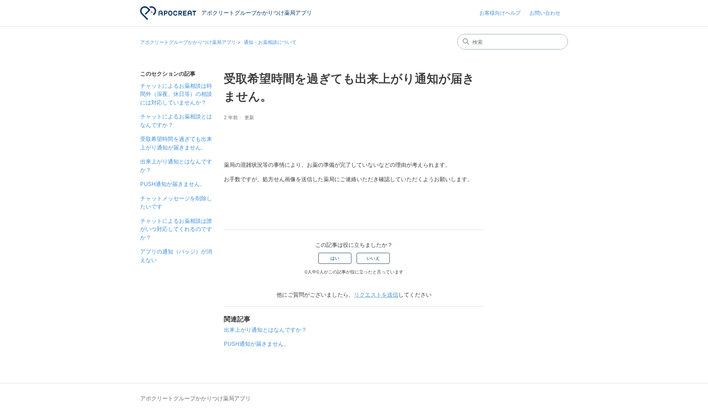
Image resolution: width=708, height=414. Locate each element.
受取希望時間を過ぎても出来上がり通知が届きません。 (176, 143)
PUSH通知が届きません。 (172, 183)
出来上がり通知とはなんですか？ (176, 165)
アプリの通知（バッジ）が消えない (176, 255)
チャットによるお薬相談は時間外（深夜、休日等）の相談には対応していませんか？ (176, 94)
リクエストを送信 (376, 294)
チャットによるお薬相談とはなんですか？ (176, 120)
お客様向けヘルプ (500, 13)
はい (334, 258)
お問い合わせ (545, 13)
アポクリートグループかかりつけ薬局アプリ (188, 42)
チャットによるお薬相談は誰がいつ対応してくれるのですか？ (176, 229)
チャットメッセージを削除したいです (176, 202)
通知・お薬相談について (270, 42)
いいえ (373, 258)
